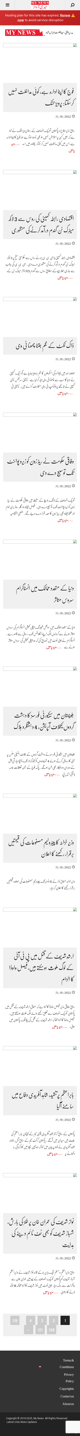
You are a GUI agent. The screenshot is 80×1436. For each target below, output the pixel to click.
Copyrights (66, 1388)
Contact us (67, 1396)
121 (40, 1329)
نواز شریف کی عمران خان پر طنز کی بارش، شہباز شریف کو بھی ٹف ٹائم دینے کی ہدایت (40, 1233)
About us (68, 1404)
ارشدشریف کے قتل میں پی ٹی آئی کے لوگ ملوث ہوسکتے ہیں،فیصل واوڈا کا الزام (41, 968)
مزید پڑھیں (62, 277)
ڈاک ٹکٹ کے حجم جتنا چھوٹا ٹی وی (45, 345)
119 (14, 1320)
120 (52, 1329)
